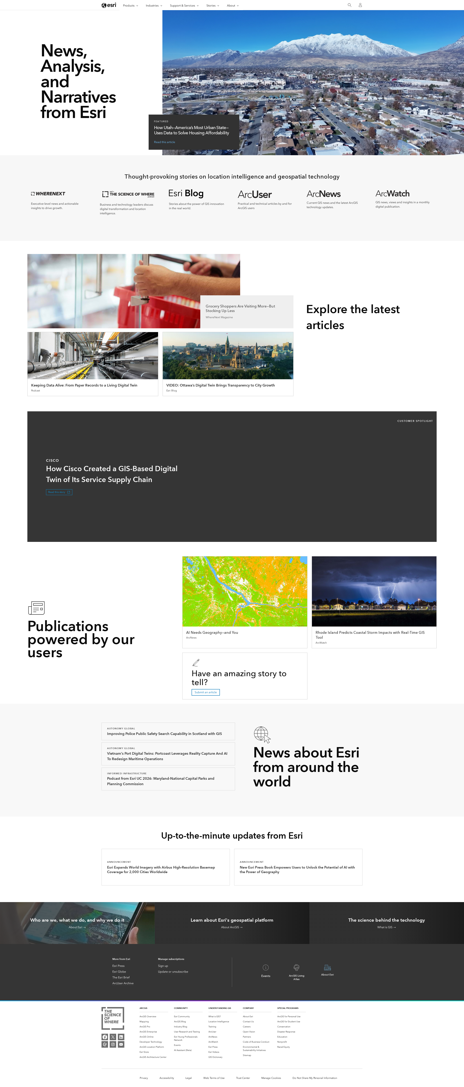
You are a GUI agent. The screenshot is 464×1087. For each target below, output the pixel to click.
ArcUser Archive (123, 983)
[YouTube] (121, 1044)
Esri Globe (119, 971)
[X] (113, 1037)
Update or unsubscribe (173, 971)
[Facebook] (105, 1037)
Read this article (164, 142)
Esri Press (118, 966)
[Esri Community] (105, 1044)
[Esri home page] (109, 5)
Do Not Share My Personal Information (315, 1078)
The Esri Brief (121, 977)
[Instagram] (113, 1044)
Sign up (163, 966)
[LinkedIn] (121, 1037)
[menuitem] (154, 1016)
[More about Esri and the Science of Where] (113, 1019)
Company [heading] (248, 1008)
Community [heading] (181, 1008)
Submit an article (206, 692)
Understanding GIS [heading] (219, 1008)
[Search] (350, 5)
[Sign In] (360, 5)
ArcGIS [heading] (143, 1008)
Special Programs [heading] (288, 1008)
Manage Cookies (271, 1078)
